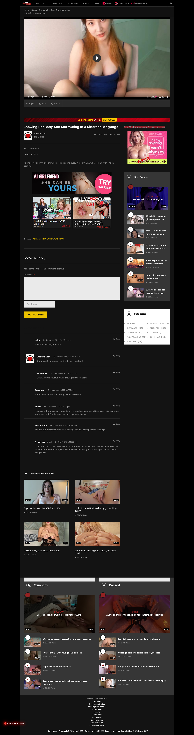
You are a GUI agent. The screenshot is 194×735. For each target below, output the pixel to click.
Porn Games (97, 709)
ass (40, 239)
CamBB (108, 3)
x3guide (97, 701)
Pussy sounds (134, 337)
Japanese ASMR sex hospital (57, 666)
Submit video (126, 731)
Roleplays (41, 3)
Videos (34, 10)
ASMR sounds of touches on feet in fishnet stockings (134, 614)
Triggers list (64, 731)
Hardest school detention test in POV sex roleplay (142, 680)
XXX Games (97, 717)
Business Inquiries (112, 731)
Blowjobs (72, 3)
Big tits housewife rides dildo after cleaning (139, 639)
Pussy (86, 3)
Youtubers (132, 341)
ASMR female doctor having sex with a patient (156, 233)
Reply (118, 339)
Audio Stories (157, 323)
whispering (59, 239)
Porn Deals (123, 3)
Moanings (132, 332)
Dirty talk (57, 3)
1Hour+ (130, 323)
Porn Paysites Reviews (97, 707)
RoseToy (97, 712)
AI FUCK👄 (152, 97)
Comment (29, 274)
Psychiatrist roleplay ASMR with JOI (42, 508)
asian (35, 239)
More (97, 3)
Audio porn (97, 715)
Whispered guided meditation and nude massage (67, 639)
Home (26, 10)
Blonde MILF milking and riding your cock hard (95, 552)
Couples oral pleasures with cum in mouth (138, 666)
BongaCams (140, 3)
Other (153, 332)
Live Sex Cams (97, 723)
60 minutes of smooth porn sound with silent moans (156, 248)
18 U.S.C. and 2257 (140, 731)
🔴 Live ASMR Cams (14, 723)
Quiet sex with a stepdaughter (147, 199)
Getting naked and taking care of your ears (139, 653)
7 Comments (32, 148)
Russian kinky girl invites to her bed (42, 550)
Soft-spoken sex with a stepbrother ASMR (59, 614)
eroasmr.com (40, 133)
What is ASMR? (76, 731)
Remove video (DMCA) (94, 731)
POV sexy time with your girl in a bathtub (62, 653)
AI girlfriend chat (96, 725)
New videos (52, 731)
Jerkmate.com (97, 720)
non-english (47, 239)
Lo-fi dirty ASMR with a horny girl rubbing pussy (96, 510)
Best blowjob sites (97, 704)
